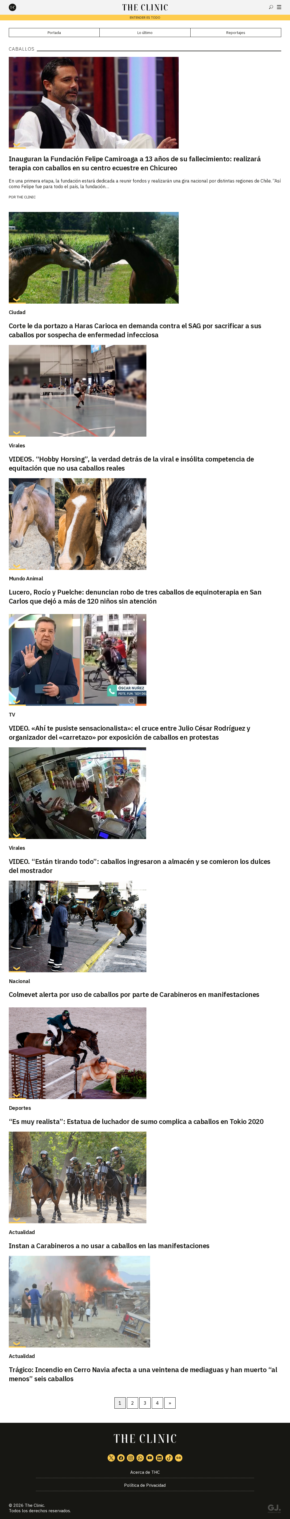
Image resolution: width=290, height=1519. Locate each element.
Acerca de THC (145, 1472)
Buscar (271, 7)
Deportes (20, 1107)
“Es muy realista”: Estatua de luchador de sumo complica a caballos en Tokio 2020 (136, 1121)
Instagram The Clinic (130, 1458)
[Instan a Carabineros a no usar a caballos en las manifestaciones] (145, 1177)
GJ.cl (274, 1510)
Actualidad (22, 1232)
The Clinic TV (149, 1458)
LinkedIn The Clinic (159, 1458)
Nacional (19, 981)
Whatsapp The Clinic (140, 1458)
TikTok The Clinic (169, 1458)
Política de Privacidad (145, 1485)
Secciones (279, 7)
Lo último (145, 32)
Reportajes (235, 32)
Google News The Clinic (178, 1458)
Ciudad (17, 312)
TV (12, 714)
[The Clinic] (17, 7)
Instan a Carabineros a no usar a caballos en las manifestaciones (109, 1245)
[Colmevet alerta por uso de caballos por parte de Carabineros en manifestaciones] (145, 926)
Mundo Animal (26, 578)
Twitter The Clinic (111, 1458)
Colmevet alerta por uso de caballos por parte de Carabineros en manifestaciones (134, 994)
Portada (54, 32)
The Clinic (26, 197)
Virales (17, 445)
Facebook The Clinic (121, 1458)
